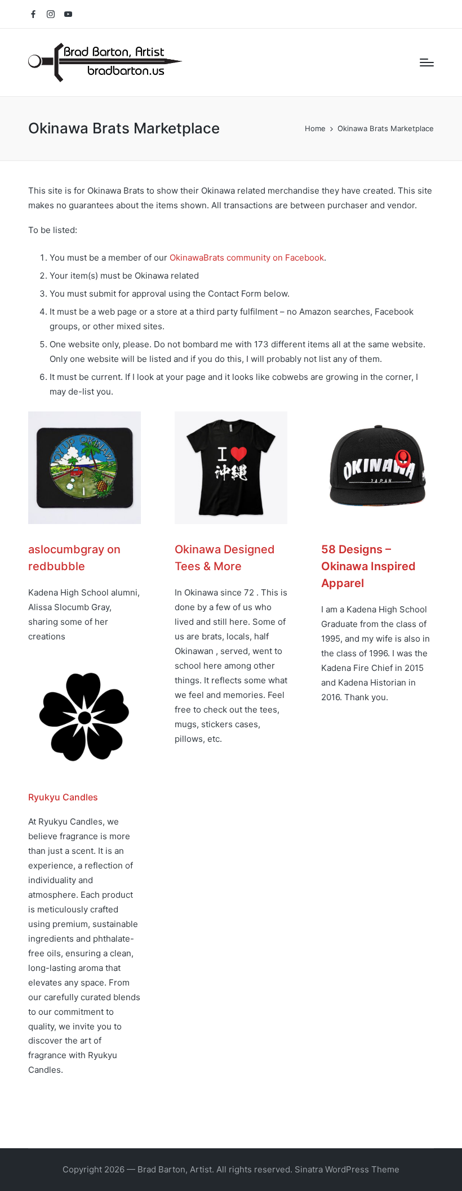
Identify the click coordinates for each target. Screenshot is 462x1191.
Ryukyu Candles (63, 797)
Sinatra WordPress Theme (347, 1169)
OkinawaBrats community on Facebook (247, 257)
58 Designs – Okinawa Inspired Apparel (368, 566)
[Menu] (427, 62)
